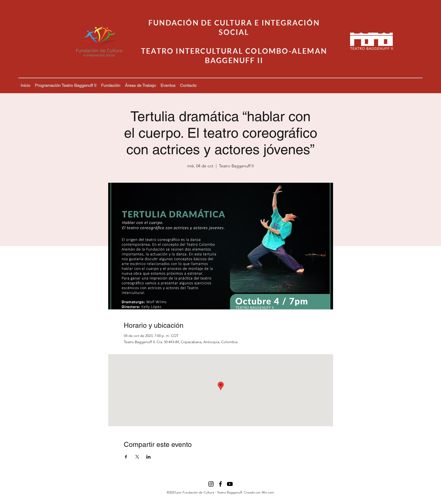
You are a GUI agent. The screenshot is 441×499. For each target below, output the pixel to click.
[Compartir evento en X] (137, 457)
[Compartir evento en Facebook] (126, 457)
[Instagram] (211, 484)
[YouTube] (229, 484)
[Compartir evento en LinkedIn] (148, 457)
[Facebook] (220, 484)
